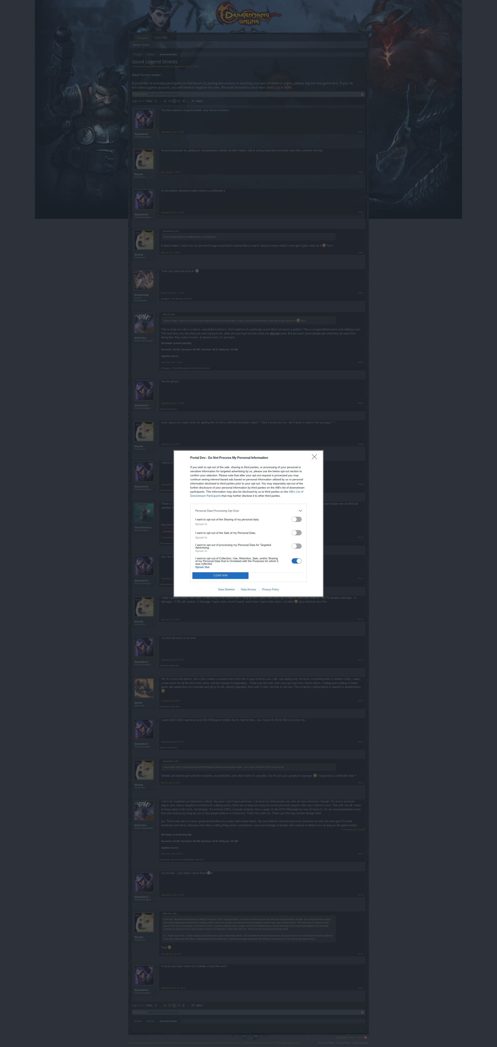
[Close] (315, 458)
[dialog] (248, 523)
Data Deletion (226, 589)
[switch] (297, 519)
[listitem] (248, 511)
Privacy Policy (270, 589)
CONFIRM (220, 575)
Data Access (248, 589)
